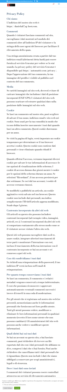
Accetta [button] (17, 388)
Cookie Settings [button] (8, 388)
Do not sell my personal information (15, 385)
